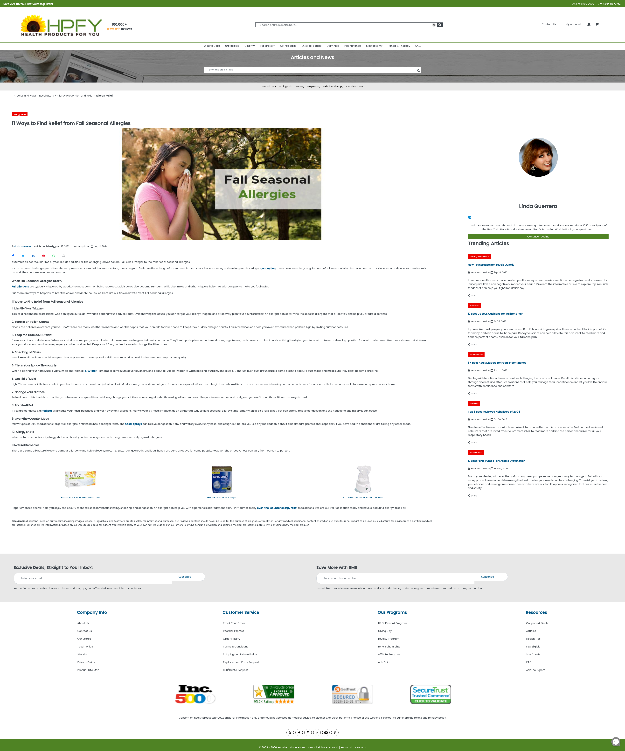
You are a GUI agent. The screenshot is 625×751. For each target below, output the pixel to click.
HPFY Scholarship (389, 646)
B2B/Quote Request (235, 670)
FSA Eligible (533, 646)
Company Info (92, 612)
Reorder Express (233, 631)
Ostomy (249, 46)
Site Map (82, 654)
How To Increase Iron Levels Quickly (491, 265)
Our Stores (84, 639)
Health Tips (533, 639)
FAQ (529, 662)
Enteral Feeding (311, 46)
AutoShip (383, 662)
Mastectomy (374, 46)
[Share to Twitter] (27, 255)
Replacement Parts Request (241, 662)
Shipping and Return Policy (240, 654)
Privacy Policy (86, 662)
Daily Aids (333, 46)
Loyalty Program (388, 639)
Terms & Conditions (235, 646)
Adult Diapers (476, 354)
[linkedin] (317, 732)
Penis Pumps (476, 452)
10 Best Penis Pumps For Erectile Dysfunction (496, 461)
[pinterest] (335, 732)
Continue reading (538, 236)
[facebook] (299, 732)
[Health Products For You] (61, 25)
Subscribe (185, 577)
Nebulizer (474, 403)
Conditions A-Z (354, 86)
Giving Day (385, 631)
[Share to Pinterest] (47, 255)
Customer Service (241, 612)
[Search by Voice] (434, 25)
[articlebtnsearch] (312, 75)
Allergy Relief (20, 114)
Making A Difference (479, 256)
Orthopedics (288, 46)
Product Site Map (88, 670)
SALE (418, 46)
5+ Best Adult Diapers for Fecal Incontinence (497, 363)
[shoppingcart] (596, 24)
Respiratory (267, 46)
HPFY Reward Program (392, 623)
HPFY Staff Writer (481, 272)
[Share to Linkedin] (37, 255)
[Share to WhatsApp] (57, 255)
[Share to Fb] (17, 255)
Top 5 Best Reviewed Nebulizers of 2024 (494, 412)
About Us (83, 623)
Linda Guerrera (22, 246)
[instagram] (308, 732)
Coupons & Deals (537, 623)
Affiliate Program (389, 654)
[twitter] (290, 732)
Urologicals (232, 46)
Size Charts (533, 654)
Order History (231, 639)
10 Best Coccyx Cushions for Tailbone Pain (495, 314)
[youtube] (326, 732)
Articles (531, 631)
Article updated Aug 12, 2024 (90, 246)
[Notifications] (589, 24)
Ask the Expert (535, 670)
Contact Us (549, 24)
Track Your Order (234, 623)
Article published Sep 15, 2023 (51, 246)
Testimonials (85, 646)
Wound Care (212, 46)
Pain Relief (475, 305)
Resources (536, 612)
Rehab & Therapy (399, 46)
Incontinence (352, 46)
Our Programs (392, 612)
